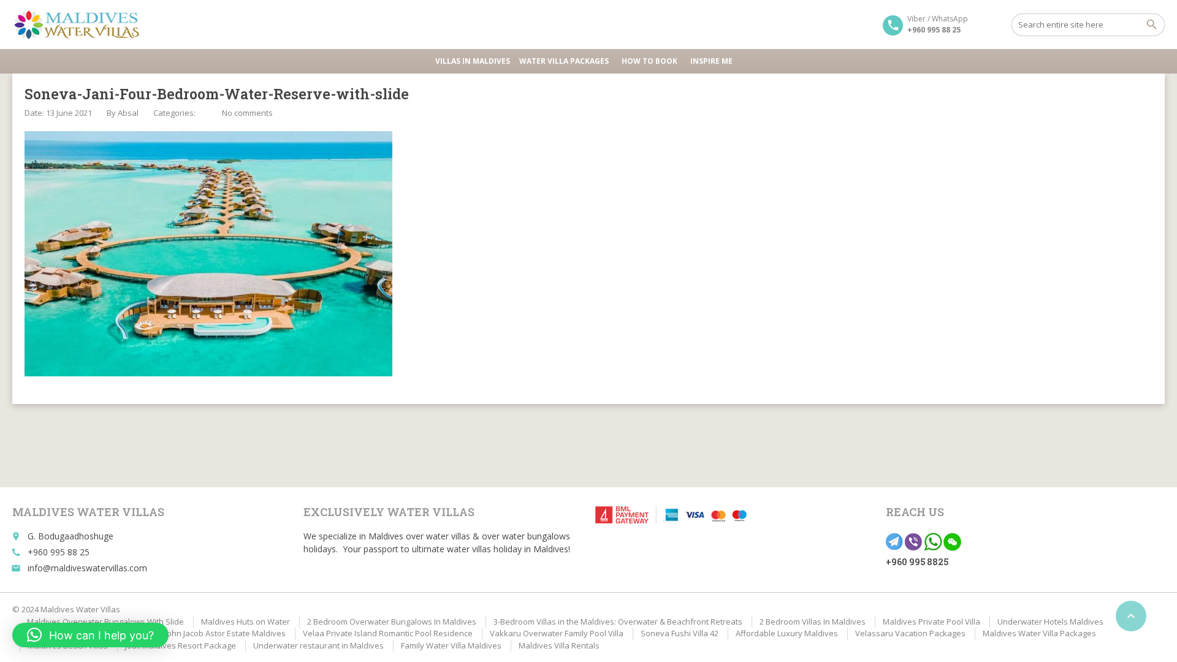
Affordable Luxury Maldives (787, 633)
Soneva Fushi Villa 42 (679, 633)
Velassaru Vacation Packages (910, 633)
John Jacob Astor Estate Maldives (225, 633)
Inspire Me (711, 61)
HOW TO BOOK (649, 61)
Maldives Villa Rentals (559, 645)
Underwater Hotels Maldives (1050, 621)
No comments (247, 112)
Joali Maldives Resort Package (180, 645)
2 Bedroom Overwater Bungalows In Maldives (391, 621)
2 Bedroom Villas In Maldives (813, 621)
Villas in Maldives (472, 61)
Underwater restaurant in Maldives (318, 645)
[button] (90, 635)
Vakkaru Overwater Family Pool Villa (556, 633)
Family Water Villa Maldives (451, 645)
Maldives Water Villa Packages (1039, 633)
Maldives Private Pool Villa (931, 621)
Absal (128, 112)
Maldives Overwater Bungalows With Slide (105, 621)
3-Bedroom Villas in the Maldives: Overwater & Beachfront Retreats (617, 621)
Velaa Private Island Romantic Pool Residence (388, 633)
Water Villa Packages (564, 61)
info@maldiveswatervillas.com (87, 568)
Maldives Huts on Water (245, 621)
